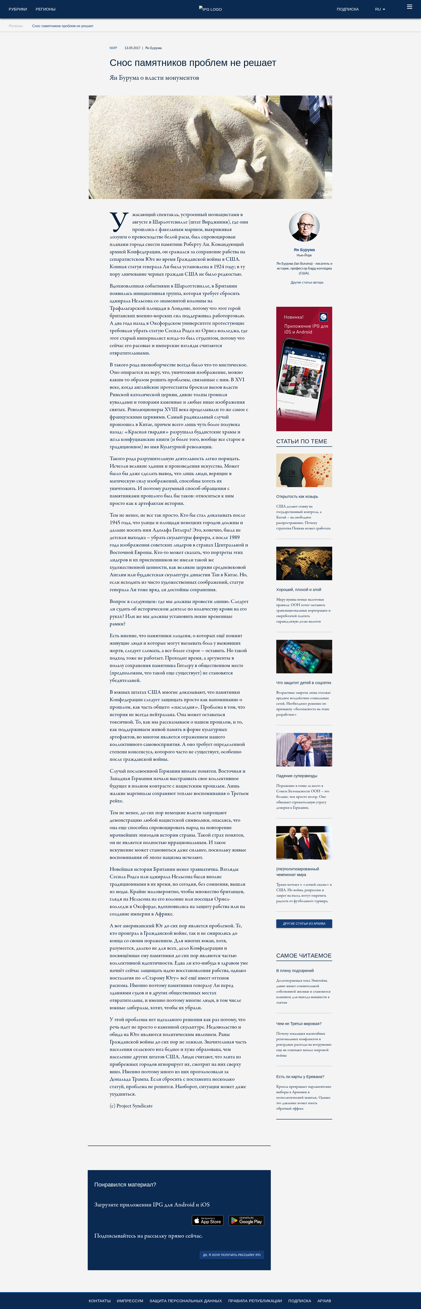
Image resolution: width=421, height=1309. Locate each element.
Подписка (299, 1301)
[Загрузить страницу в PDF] (266, 1140)
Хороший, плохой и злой (298, 589)
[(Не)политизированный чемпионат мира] (304, 846)
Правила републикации (255, 1301)
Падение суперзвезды (296, 776)
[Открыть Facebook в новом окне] (296, 49)
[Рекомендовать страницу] (306, 49)
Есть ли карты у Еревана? (300, 1077)
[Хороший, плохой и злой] (304, 566)
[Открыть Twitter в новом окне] (285, 49)
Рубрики (18, 9)
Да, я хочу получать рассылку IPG (232, 1255)
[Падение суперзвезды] (304, 753)
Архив (324, 1301)
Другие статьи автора (307, 282)
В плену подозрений (295, 970)
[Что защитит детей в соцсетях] (304, 659)
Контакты (100, 1301)
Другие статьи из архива (304, 923)
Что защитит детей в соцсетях (303, 683)
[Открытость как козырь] (304, 473)
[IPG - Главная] (210, 9)
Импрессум (130, 1301)
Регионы (45, 9)
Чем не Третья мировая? (299, 1024)
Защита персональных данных (186, 1301)
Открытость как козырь (297, 496)
